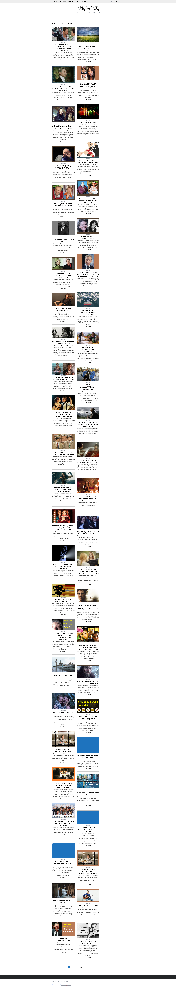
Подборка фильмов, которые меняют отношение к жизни (88, 349)
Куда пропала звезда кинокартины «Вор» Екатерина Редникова (88, 85)
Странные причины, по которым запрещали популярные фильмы (63, 489)
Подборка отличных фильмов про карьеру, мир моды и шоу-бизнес (88, 498)
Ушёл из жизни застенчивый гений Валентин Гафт (63, 167)
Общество (63, 1)
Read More (63, 61)
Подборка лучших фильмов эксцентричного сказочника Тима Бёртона (63, 343)
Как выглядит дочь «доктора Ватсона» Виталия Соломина (63, 88)
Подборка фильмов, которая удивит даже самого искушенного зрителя (63, 527)
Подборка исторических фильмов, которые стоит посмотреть (88, 424)
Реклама (84, 1)
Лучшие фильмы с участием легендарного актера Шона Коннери (63, 239)
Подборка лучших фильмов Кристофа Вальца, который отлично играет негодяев (88, 274)
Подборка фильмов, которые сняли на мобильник (88, 312)
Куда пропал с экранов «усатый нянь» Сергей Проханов (63, 205)
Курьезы (70, 1)
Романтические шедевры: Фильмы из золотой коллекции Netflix (63, 785)
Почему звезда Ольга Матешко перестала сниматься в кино (63, 275)
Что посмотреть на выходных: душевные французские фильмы (88, 871)
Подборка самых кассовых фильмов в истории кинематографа (63, 566)
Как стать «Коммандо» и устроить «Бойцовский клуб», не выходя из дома (88, 647)
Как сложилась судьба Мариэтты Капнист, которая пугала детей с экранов (63, 127)
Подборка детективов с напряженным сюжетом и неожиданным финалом (88, 607)
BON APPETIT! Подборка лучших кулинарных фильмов (88, 718)
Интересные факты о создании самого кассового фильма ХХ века (63, 414)
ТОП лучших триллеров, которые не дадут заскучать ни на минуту (88, 829)
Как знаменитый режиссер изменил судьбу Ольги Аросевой (88, 200)
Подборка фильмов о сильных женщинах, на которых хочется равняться (88, 571)
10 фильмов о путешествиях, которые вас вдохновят (88, 793)
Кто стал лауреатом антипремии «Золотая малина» (63, 863)
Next (81, 967)
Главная (55, 1)
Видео (77, 1)
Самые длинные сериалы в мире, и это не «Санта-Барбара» (63, 823)
